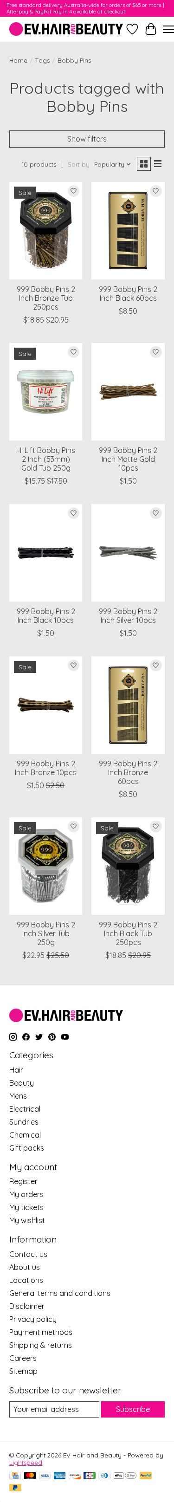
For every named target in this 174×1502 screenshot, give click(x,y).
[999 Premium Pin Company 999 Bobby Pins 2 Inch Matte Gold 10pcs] (127, 391)
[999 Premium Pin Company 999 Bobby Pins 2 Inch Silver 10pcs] (127, 552)
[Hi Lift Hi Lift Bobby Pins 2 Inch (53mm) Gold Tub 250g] (45, 391)
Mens (18, 1096)
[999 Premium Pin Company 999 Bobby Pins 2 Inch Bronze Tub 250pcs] (45, 230)
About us (24, 1267)
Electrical (24, 1109)
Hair (16, 1070)
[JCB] (90, 1476)
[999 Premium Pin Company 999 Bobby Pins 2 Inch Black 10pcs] (45, 552)
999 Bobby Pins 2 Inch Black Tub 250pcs (128, 933)
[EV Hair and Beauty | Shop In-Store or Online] (66, 29)
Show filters (87, 138)
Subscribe (133, 1409)
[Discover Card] (75, 1476)
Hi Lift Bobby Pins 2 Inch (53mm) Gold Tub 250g (45, 459)
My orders (26, 1194)
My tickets (26, 1207)
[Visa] (45, 1476)
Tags (42, 60)
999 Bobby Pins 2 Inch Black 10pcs (46, 616)
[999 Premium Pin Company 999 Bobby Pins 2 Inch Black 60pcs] (127, 230)
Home (18, 60)
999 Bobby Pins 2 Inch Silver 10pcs (128, 616)
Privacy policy (33, 1319)
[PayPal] (146, 1476)
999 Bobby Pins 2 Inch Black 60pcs (128, 294)
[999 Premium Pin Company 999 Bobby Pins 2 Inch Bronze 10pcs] (45, 704)
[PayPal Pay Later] (15, 1488)
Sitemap (23, 1371)
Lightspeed (25, 1462)
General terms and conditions (59, 1293)
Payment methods (40, 1332)
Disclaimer (27, 1306)
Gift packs (26, 1147)
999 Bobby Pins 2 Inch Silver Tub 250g (46, 933)
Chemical (25, 1134)
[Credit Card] (15, 1476)
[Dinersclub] (104, 1476)
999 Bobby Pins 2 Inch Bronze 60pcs (128, 772)
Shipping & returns (40, 1345)
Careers (23, 1358)
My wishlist (27, 1220)
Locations (26, 1280)
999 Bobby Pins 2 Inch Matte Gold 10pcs (128, 459)
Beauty (21, 1083)
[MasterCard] (30, 1476)
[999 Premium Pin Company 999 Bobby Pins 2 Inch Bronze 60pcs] (127, 704)
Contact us (28, 1254)
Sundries (24, 1121)
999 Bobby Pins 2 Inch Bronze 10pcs (46, 768)
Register (23, 1181)
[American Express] (60, 1476)
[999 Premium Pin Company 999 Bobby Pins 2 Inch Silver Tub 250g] (45, 865)
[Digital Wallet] (125, 1476)
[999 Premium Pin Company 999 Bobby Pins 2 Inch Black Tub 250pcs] (127, 865)
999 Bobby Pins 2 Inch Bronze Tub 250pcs (46, 298)
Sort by (79, 164)
